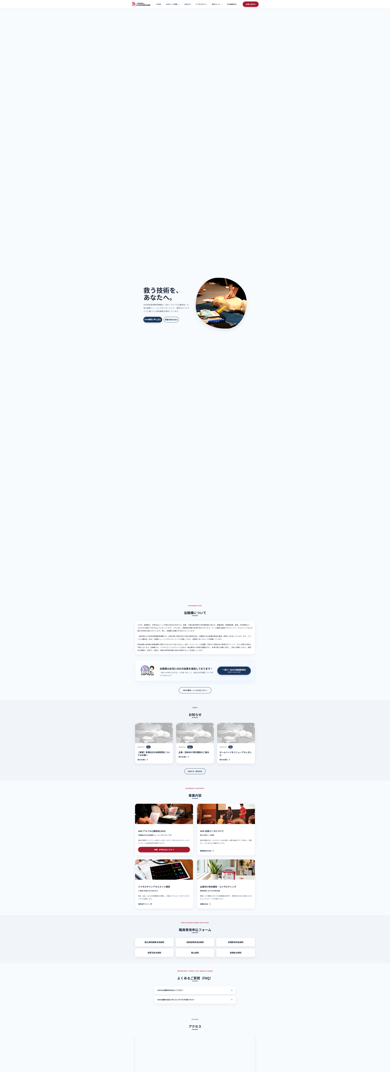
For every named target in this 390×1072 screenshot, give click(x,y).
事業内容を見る (171, 319)
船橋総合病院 (235, 952)
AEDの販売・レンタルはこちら (194, 690)
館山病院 (195, 952)
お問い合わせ (251, 4)
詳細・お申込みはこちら (163, 849)
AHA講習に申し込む (152, 319)
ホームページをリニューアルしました (236, 754)
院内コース (216, 4)
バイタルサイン (201, 4)
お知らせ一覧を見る (195, 771)
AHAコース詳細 (172, 4)
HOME (158, 4)
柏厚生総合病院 (154, 952)
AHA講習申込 (232, 4)
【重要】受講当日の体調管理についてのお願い (154, 754)
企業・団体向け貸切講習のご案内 (194, 752)
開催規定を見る (205, 851)
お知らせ (187, 4)
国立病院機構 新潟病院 (154, 942)
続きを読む (142, 759)
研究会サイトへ (144, 904)
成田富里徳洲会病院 (195, 942)
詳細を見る (204, 904)
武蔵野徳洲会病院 (235, 942)
